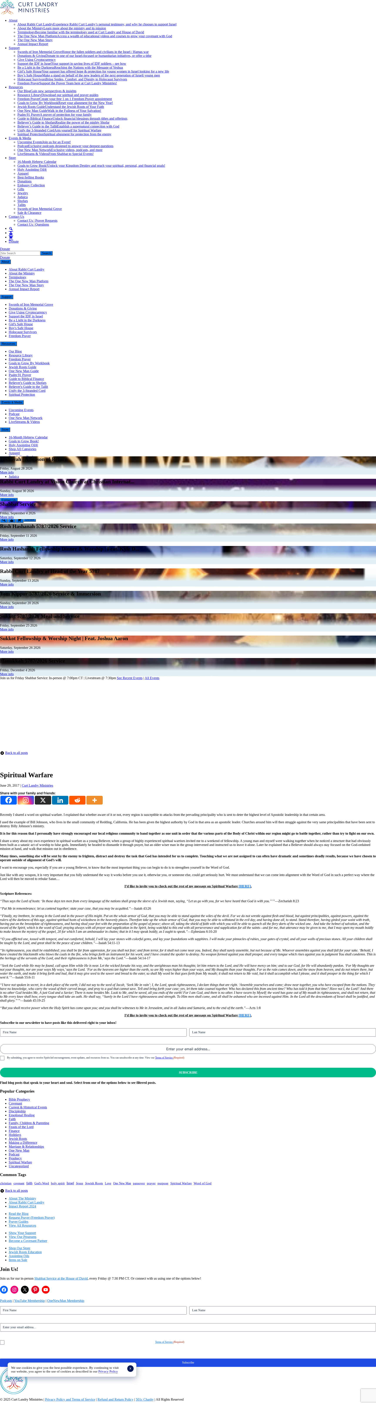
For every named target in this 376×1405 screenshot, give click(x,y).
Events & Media (20, 138)
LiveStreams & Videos (55, 154)
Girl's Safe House (21, 324)
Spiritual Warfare (20, 1162)
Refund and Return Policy (115, 1399)
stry (33, 1198)
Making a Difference (23, 1142)
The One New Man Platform (94, 36)
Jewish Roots (18, 1139)
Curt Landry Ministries (37, 785)
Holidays (15, 1135)
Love (108, 1183)
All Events (152, 678)
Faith (12, 1119)
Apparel (23, 173)
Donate (14, 241)
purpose (163, 1183)
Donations (24, 181)
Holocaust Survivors (72, 79)
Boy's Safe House (21, 328)
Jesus (79, 1183)
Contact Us (16, 216)
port (33, 1233)
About (13, 20)
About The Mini (20, 1198)
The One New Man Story (35, 40)
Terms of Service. (164, 1057)
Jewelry (22, 193)
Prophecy (15, 1158)
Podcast (65, 146)
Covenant (15, 1103)
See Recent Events (130, 678)
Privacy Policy (108, 1371)
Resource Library (57, 95)
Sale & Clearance (29, 213)
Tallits (21, 205)
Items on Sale (18, 1260)
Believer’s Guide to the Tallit (68, 126)
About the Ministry (61, 28)
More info (7, 472)
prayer (151, 1183)
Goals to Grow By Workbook (65, 103)
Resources (16, 87)
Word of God (203, 1183)
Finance (14, 1131)
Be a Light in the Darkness (70, 67)
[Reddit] (77, 800)
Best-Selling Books (30, 177)
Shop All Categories (22, 449)
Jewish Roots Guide (60, 107)
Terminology (80, 32)
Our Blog (46, 91)
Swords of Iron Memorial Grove (83, 52)
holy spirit (58, 1183)
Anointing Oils (19, 1256)
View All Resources (22, 1225)
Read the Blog (19, 1214)
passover (139, 1183)
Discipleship (17, 1111)
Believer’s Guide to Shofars (63, 122)
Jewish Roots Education (25, 1252)
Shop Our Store (19, 1248)
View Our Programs (22, 1237)
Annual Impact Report (32, 44)
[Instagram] (26, 800)
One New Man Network (59, 150)
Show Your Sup (19, 1233)
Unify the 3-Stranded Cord (59, 130)
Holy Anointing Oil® (32, 169)
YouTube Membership (29, 1301)
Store (12, 158)
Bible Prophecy (19, 1099)
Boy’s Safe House (88, 75)
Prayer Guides (18, 1221)
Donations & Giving (84, 56)
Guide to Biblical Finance (72, 118)
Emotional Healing (22, 1115)
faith (29, 1183)
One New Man (19, 1150)
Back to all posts (16, 753)
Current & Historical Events (28, 1107)
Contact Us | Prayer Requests (37, 220)
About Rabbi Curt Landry (96, 24)
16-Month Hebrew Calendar (36, 162)
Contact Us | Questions (33, 224)
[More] (94, 800)
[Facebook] (8, 800)
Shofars (22, 201)
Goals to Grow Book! (91, 165)
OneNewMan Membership (65, 1301)
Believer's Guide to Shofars (27, 383)
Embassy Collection (31, 185)
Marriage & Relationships (26, 1146)
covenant (18, 1183)
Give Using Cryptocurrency (36, 59)
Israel (70, 1183)
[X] (43, 800)
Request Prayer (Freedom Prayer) (32, 1217)
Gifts (20, 189)
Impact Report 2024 (22, 1206)
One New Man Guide (59, 111)
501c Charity (145, 1399)
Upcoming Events (44, 142)
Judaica (22, 197)
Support (14, 48)
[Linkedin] (60, 800)
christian (6, 1183)
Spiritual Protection (64, 134)
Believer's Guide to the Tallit (28, 387)
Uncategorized (19, 1166)
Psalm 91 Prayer (54, 114)
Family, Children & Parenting (29, 1123)
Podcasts (6, 1301)
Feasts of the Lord (21, 1127)
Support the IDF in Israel (71, 63)
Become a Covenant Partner (28, 1241)
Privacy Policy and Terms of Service (70, 1399)
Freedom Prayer (67, 83)
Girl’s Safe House (93, 71)
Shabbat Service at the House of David (61, 1278)
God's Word (41, 1183)
